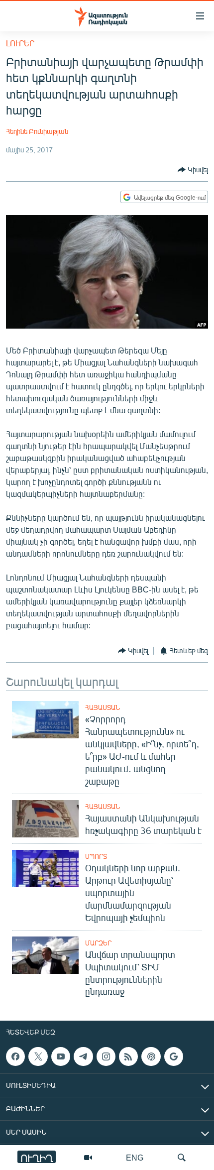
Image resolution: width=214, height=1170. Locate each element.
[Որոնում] (182, 1157)
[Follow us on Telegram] (83, 1056)
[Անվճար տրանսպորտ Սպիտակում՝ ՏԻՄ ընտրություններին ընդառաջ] (45, 955)
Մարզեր (98, 943)
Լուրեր (20, 43)
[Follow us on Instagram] (106, 1056)
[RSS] (128, 1056)
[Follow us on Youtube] (60, 1056)
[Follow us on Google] (173, 1056)
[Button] (193, 170)
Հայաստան (102, 707)
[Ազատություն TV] (88, 1157)
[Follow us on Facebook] (15, 1056)
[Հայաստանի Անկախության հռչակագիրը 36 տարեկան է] (45, 818)
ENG (134, 1157)
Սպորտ (96, 856)
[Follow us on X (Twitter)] (37, 1056)
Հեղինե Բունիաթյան (37, 131)
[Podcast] (150, 1056)
